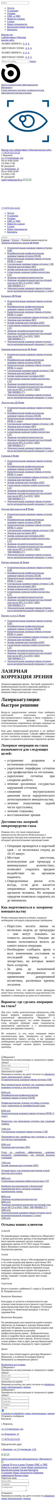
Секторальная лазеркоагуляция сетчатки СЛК (30, 264)
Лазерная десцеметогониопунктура (25, 277)
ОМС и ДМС (41, 1464)
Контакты (33, 1470)
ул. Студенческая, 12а (12, 158)
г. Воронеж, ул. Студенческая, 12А (18, 1449)
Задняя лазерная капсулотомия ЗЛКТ (26, 269)
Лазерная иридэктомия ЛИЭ (21, 266)
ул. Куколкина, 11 (10, 168)
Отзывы (30, 1464)
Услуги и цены (17, 1464)
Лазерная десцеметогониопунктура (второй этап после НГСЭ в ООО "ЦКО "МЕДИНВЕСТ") (29, 283)
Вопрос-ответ (22, 1475)
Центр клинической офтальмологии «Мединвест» (26, 1459)
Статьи (23, 1467)
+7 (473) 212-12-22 (10, 1439)
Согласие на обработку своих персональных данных (28, 1413)
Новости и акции (10, 1467)
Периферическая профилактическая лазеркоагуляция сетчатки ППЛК (25, 254)
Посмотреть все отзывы (13, 1364)
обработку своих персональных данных (28, 1075)
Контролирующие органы (14, 1470)
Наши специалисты (37, 1467)
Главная (5, 240)
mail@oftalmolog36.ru (12, 180)
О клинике (6, 1472)
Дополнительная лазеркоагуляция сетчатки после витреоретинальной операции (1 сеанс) (30, 289)
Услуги (15, 240)
